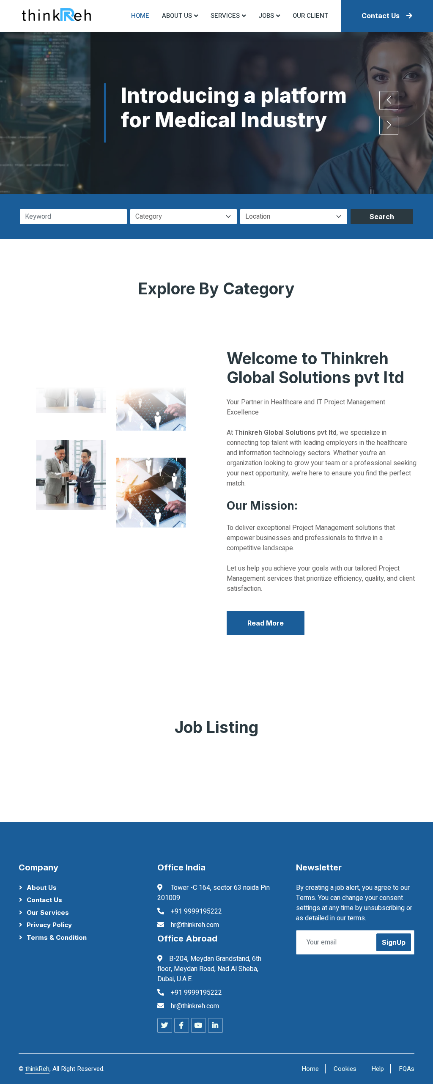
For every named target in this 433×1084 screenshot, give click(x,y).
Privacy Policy (49, 925)
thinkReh (37, 1068)
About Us (42, 888)
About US (177, 15)
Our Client (310, 15)
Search (382, 216)
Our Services (48, 912)
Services (225, 15)
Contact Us (381, 15)
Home (140, 15)
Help (377, 1068)
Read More (265, 623)
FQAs (406, 1068)
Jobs (266, 15)
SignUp (394, 942)
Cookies (345, 1068)
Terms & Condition (57, 937)
